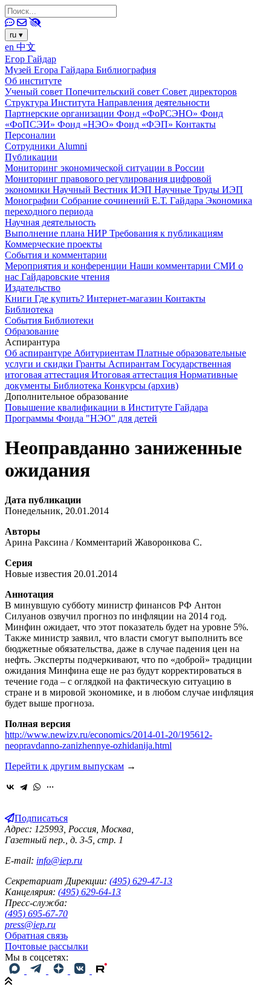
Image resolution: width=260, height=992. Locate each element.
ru (16, 34)
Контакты (195, 124)
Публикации (31, 157)
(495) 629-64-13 (89, 892)
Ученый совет (35, 91)
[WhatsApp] (36, 787)
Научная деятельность (50, 222)
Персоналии (30, 135)
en (10, 47)
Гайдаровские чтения (65, 277)
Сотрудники (31, 146)
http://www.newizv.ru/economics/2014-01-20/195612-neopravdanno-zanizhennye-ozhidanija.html (108, 740)
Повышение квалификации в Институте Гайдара (106, 407)
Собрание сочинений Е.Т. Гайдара (133, 200)
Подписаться (41, 818)
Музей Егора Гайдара (50, 70)
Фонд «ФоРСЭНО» (158, 113)
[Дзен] (59, 970)
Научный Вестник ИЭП (103, 189)
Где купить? (60, 298)
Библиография (126, 70)
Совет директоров (199, 91)
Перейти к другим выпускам (64, 766)
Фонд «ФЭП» (145, 124)
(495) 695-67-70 (36, 914)
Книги (19, 298)
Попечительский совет (113, 91)
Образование (32, 331)
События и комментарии (56, 255)
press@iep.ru (30, 924)
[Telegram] (23, 787)
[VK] (81, 970)
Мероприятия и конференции (67, 266)
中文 (26, 47)
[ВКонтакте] (10, 787)
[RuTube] (101, 970)
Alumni (72, 146)
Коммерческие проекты (53, 244)
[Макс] (16, 970)
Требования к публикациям (166, 233)
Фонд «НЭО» (86, 124)
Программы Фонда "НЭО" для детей (81, 418)
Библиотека (29, 309)
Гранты (92, 364)
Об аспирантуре (39, 353)
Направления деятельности (153, 102)
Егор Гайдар (30, 59)
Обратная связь (36, 935)
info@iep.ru (59, 860)
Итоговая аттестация (135, 375)
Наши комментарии (171, 266)
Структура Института (51, 102)
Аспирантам (135, 364)
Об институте (33, 81)
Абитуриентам (105, 353)
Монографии (33, 200)
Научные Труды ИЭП (198, 189)
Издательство (32, 287)
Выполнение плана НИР (57, 233)
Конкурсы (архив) (141, 385)
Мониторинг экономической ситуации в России (104, 168)
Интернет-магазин (125, 298)
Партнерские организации (61, 113)
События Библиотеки (49, 320)
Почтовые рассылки (46, 946)
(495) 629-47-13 (140, 881)
